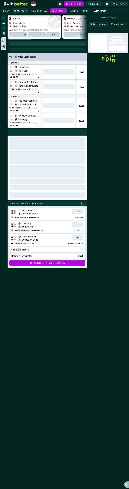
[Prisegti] (11, 67)
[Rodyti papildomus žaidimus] (39, 77)
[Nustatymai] (108, 3)
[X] (59, 71)
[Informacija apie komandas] (20, 77)
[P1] (48, 71)
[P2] (69, 71)
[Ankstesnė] (10, 203)
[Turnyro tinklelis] (17, 77)
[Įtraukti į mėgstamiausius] (58, 19)
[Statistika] (10, 77)
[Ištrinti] (84, 203)
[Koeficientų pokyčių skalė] (14, 77)
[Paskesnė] (17, 203)
